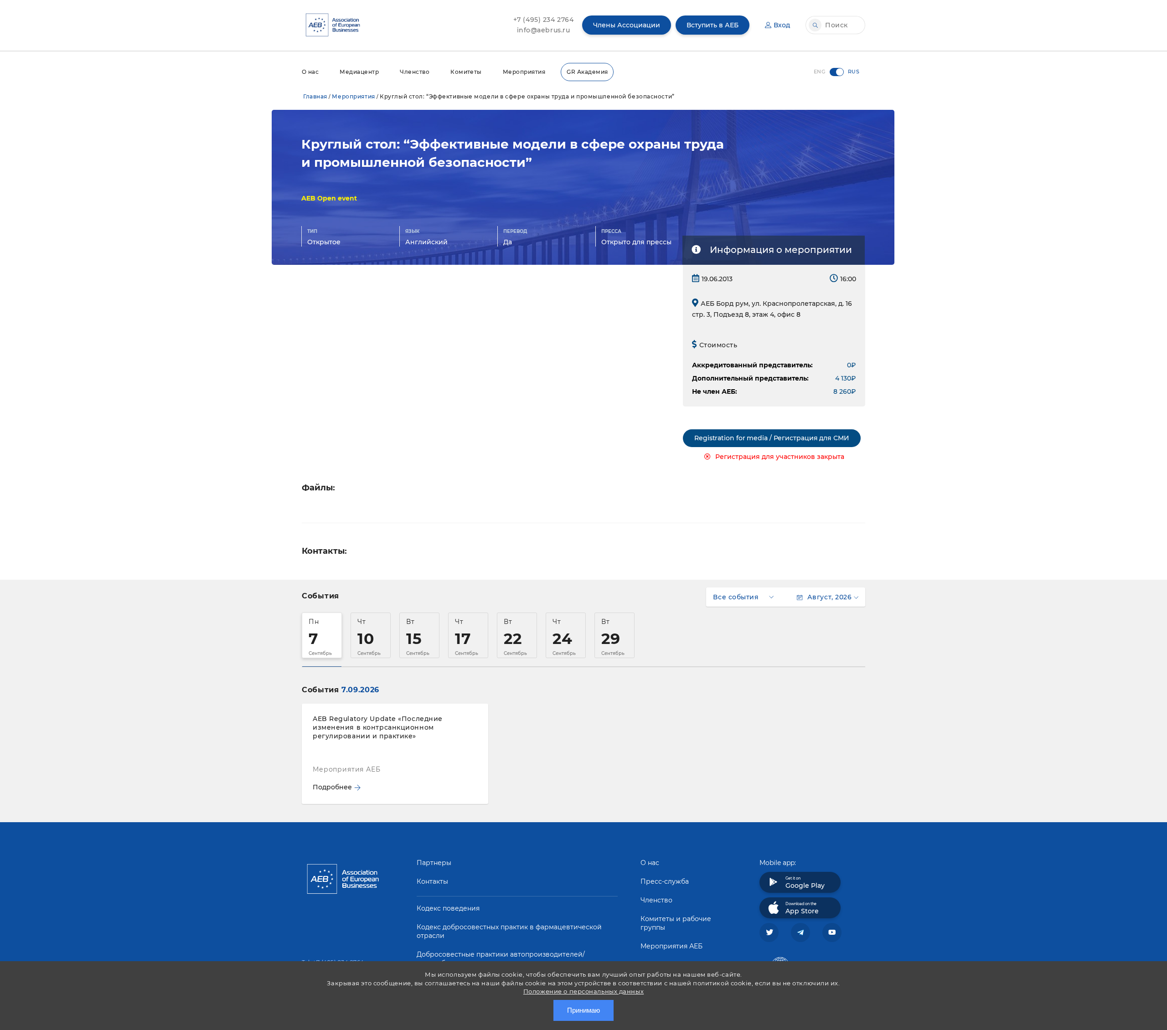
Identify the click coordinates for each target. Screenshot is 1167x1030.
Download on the (802, 908)
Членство (414, 71)
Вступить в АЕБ (712, 25)
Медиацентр (359, 71)
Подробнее (332, 787)
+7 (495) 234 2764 (543, 19)
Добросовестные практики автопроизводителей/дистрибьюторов (501, 958)
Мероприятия (524, 71)
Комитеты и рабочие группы (675, 923)
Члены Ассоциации (626, 25)
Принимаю (583, 1010)
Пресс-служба (664, 881)
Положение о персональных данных (583, 991)
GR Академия (587, 71)
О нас (310, 71)
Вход (782, 25)
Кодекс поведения (448, 908)
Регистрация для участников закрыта (779, 457)
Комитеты (466, 71)
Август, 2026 (829, 597)
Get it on (805, 883)
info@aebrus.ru (543, 30)
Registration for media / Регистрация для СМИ (771, 438)
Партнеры (434, 863)
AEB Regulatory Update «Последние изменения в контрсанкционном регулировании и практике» (378, 727)
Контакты (432, 881)
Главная (315, 96)
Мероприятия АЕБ (671, 946)
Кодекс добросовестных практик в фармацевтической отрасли (509, 931)
